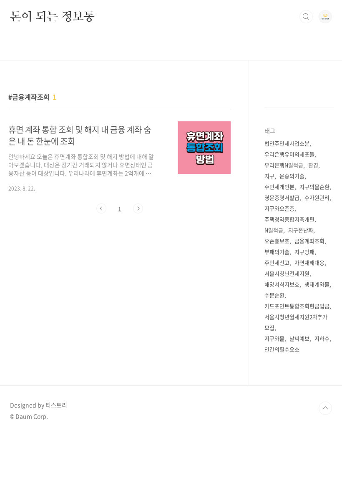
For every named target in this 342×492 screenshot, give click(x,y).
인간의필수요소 (281, 349)
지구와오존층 (279, 208)
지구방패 (304, 252)
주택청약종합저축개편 (289, 219)
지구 (269, 176)
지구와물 (274, 338)
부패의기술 (276, 252)
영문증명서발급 (281, 197)
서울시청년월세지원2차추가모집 (295, 322)
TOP (325, 408)
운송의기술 (291, 176)
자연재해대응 (309, 262)
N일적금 (273, 230)
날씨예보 (299, 338)
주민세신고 (276, 262)
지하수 (321, 338)
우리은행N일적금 (283, 165)
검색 (306, 16)
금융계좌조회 (309, 241)
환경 (313, 165)
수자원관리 (316, 197)
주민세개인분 (279, 187)
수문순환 (274, 295)
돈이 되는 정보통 (52, 16)
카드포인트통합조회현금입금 (296, 306)
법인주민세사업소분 (286, 143)
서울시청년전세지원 (286, 273)
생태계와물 (316, 284)
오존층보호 (276, 241)
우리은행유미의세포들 (289, 154)
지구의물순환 (314, 187)
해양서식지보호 (281, 284)
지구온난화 (300, 230)
